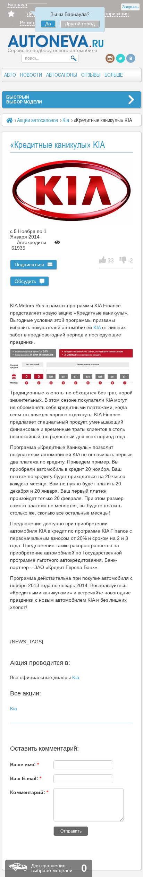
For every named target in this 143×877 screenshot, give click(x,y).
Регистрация (34, 22)
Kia (65, 120)
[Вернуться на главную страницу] (56, 46)
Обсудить (25, 281)
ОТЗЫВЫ (90, 74)
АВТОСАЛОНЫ (61, 74)
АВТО (10, 74)
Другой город (80, 23)
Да (48, 23)
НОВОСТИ (31, 74)
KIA (97, 327)
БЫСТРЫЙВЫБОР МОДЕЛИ (24, 100)
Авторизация (114, 13)
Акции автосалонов (37, 120)
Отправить (71, 831)
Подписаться (29, 264)
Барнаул (17, 4)
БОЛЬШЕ (113, 74)
